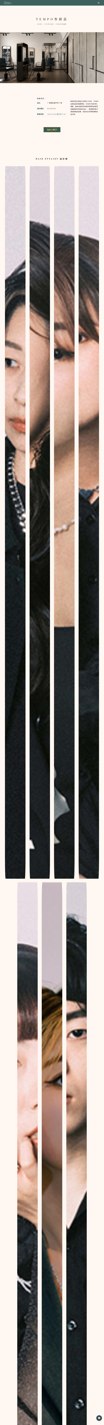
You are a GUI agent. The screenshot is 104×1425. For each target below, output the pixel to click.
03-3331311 (51, 108)
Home (39, 24)
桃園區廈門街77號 (55, 103)
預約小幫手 (52, 129)
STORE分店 (49, 24)
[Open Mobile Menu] (99, 3)
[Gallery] (52, 57)
